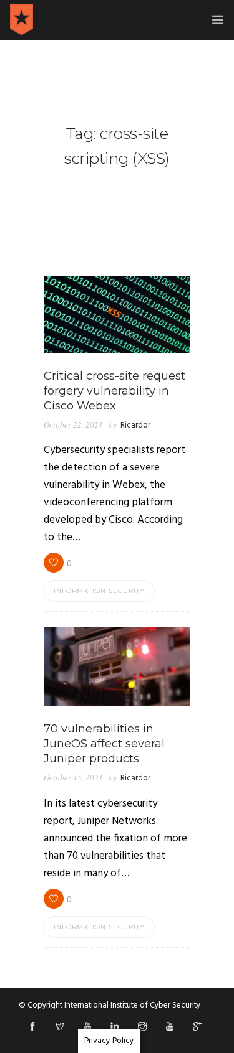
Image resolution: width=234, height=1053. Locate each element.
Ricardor (135, 425)
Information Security (99, 591)
